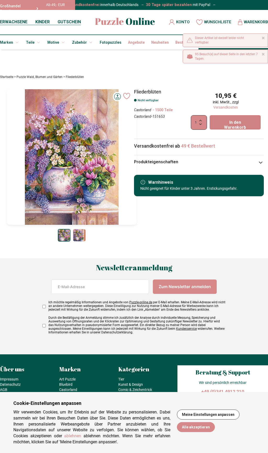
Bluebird (65, 384)
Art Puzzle (67, 379)
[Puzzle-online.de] (125, 22)
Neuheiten (160, 42)
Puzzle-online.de (140, 302)
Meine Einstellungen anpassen (208, 414)
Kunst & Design (130, 384)
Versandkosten (225, 107)
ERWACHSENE (13, 21)
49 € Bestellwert (198, 146)
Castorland (142, 110)
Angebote (136, 42)
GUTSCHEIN (69, 21)
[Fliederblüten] (64, 235)
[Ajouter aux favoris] (126, 96)
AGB (3, 390)
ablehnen (72, 435)
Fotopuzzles (110, 42)
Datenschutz (10, 384)
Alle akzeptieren (196, 427)
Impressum (9, 379)
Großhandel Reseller (10, 8)
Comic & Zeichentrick (135, 390)
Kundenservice (186, 329)
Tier (121, 379)
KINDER (42, 21)
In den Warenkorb (235, 125)
